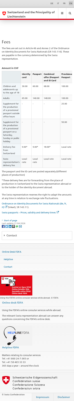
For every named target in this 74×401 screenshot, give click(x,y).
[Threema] (13, 226)
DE (51, 3)
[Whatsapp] (17, 226)
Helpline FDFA (10, 347)
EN (70, 3)
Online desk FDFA (12, 302)
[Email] (20, 226)
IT (58, 3)
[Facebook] (3, 226)
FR (64, 3)
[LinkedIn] (10, 226)
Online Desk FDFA (11, 251)
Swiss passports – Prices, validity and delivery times (29, 212)
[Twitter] (7, 226)
